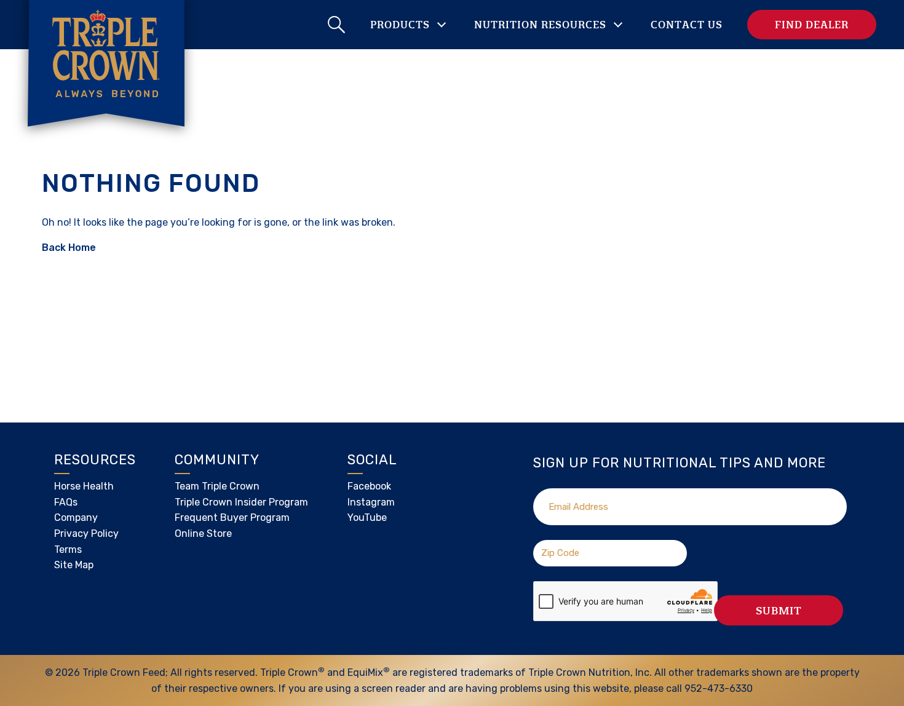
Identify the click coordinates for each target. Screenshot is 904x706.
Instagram (371, 502)
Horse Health (84, 486)
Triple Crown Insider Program (241, 502)
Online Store (203, 533)
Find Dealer (812, 24)
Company (76, 517)
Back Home (69, 247)
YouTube (367, 517)
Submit (779, 610)
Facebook (369, 486)
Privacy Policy (86, 533)
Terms (68, 549)
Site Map (73, 565)
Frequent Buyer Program (232, 517)
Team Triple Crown (217, 486)
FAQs (65, 502)
